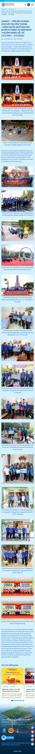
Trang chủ (4, 9)
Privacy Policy (17, 751)
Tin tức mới (11, 9)
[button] (12, 700)
